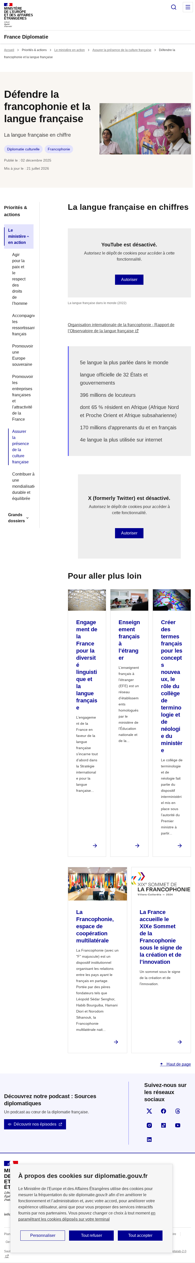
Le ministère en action (69, 50)
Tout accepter (140, 1235)
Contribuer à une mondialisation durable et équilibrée (20, 486)
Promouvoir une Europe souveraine (20, 355)
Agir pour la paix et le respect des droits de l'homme (19, 279)
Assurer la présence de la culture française (121, 50)
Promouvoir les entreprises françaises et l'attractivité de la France (20, 397)
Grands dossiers (16, 518)
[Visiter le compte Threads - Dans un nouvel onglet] (178, 1111)
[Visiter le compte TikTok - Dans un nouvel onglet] (163, 1125)
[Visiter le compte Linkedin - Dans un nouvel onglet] (149, 1139)
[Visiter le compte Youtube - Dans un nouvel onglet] (178, 1125)
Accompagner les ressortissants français (20, 324)
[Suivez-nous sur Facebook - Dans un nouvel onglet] (163, 1111)
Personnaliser (42, 1235)
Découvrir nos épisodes (35, 1124)
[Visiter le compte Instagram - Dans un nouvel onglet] (149, 1125)
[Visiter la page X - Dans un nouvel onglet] (149, 1111)
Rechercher (174, 7)
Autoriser (129, 279)
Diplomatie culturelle (23, 149)
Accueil (9, 50)
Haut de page (178, 1064)
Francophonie (59, 149)
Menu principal (188, 7)
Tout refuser (91, 1235)
